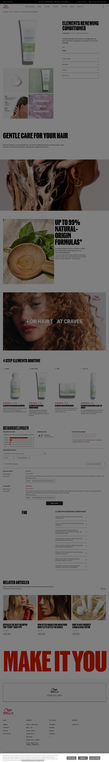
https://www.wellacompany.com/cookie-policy (33, 760)
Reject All (82, 758)
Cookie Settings (71, 758)
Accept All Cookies (94, 758)
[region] (54, 757)
